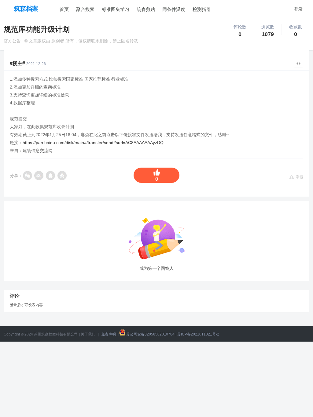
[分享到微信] (27, 175)
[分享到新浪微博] (39, 175)
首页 (64, 9)
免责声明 (108, 334)
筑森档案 (26, 8)
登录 (298, 9)
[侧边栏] (298, 63)
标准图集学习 (115, 9)
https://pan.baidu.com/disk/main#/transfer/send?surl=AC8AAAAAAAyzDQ (93, 142)
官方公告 (12, 40)
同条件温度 (173, 9)
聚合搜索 (85, 9)
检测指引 (202, 9)
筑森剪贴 (146, 9)
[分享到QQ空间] (62, 175)
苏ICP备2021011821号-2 (198, 334)
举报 (299, 177)
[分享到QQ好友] (51, 175)
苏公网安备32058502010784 (150, 334)
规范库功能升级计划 (37, 29)
